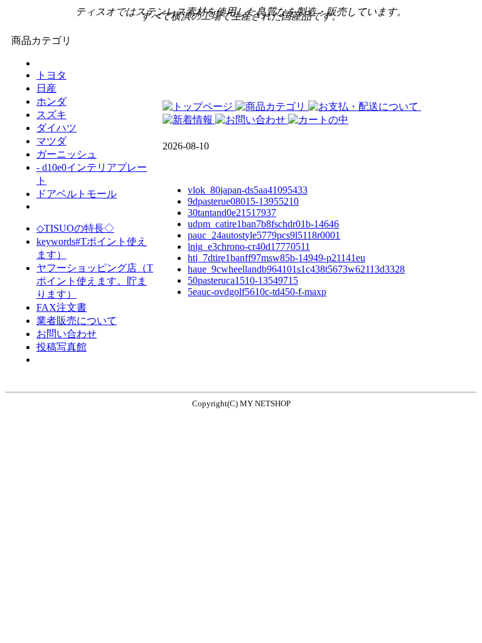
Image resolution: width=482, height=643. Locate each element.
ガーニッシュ (66, 154)
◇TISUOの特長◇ (75, 228)
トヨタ (51, 75)
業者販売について (76, 320)
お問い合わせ (66, 333)
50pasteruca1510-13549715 (243, 280)
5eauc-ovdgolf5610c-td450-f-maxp (257, 291)
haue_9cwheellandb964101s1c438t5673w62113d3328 (296, 269)
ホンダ (51, 101)
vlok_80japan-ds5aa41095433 (248, 190)
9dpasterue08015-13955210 (243, 201)
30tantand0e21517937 (232, 212)
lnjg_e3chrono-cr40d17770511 (249, 246)
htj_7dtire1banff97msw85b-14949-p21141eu (276, 257)
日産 (46, 88)
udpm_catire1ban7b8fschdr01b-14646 (263, 224)
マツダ (51, 141)
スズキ (51, 114)
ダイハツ (56, 127)
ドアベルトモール (76, 193)
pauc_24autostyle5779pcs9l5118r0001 (264, 235)
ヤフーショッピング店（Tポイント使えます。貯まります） (94, 281)
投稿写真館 (61, 347)
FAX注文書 (61, 307)
